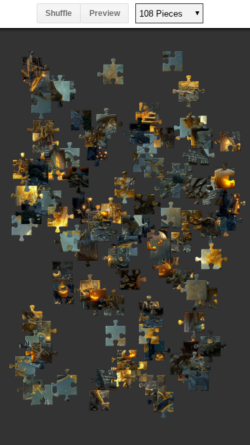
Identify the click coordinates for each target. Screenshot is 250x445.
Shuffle (58, 13)
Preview (104, 13)
